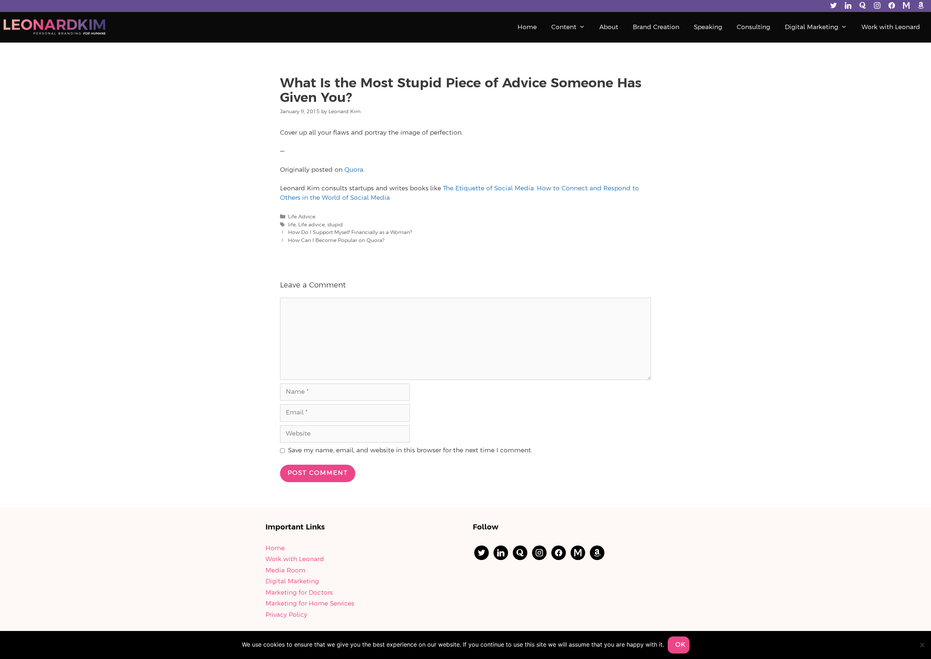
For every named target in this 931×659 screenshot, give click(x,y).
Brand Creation (656, 27)
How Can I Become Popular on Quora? (336, 240)
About (608, 27)
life (292, 224)
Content (563, 27)
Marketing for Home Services (309, 604)
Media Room (285, 570)
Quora (353, 170)
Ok (680, 645)
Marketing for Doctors (299, 593)
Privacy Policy (286, 615)
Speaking (708, 27)
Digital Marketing (811, 27)
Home (527, 27)
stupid (335, 224)
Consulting (753, 27)
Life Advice (301, 216)
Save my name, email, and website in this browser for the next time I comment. (410, 450)
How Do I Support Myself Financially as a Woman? (350, 232)
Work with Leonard (891, 27)
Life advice (311, 224)
